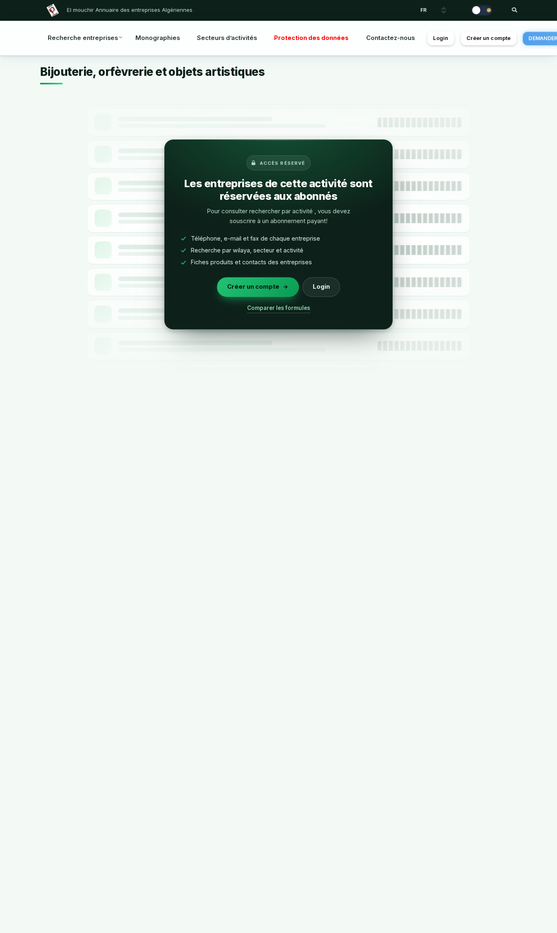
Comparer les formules (278, 308)
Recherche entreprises (83, 38)
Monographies (157, 38)
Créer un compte (488, 38)
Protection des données (311, 38)
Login (440, 38)
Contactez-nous (390, 38)
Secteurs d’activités (227, 38)
